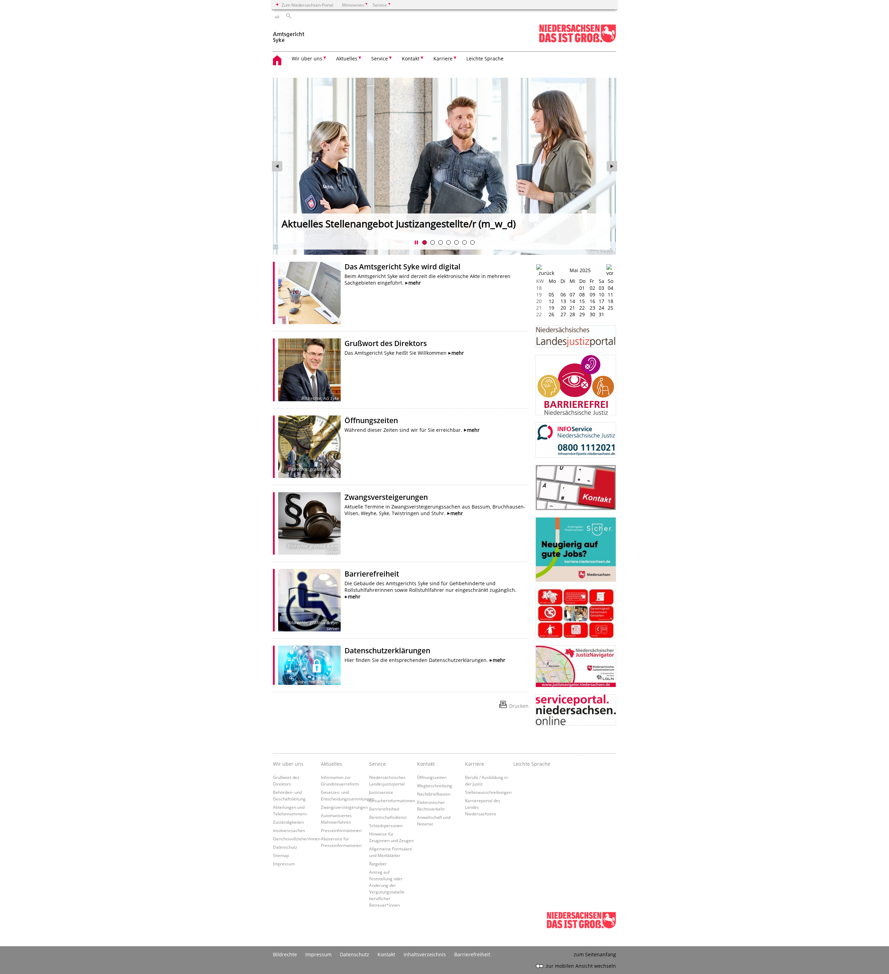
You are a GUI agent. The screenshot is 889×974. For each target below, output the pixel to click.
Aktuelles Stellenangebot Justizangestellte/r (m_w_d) (399, 223)
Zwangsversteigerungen (386, 497)
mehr (414, 282)
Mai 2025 (580, 270)
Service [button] (379, 58)
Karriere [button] (442, 58)
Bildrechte (285, 954)
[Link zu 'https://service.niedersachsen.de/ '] (575, 709)
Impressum (284, 863)
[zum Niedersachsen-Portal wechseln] (577, 41)
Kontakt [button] (410, 58)
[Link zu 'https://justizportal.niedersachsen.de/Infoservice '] (575, 440)
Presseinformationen (341, 830)
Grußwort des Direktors (385, 343)
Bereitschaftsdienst (388, 817)
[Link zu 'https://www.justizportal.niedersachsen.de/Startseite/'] (575, 336)
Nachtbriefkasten (433, 794)
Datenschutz (285, 847)
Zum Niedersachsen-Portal (307, 5)
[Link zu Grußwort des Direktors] (309, 369)
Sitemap (281, 855)
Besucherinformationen (392, 800)
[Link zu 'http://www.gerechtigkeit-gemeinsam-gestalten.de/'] (575, 613)
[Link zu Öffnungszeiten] (309, 446)
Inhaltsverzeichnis (425, 954)
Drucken (519, 706)
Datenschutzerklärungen (387, 650)
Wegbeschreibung (434, 785)
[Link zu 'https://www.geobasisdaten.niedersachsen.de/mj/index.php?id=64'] (575, 666)
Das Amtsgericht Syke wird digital (402, 266)
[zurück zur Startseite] (289, 34)
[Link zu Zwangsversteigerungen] (309, 523)
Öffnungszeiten (371, 420)
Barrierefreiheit (371, 574)
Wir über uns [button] (307, 58)
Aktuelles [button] (346, 58)
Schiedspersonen (385, 825)
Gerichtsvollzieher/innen (296, 838)
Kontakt (426, 764)
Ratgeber (378, 863)
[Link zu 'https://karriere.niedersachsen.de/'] (575, 549)
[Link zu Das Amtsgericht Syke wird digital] (309, 293)
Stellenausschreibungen (488, 792)
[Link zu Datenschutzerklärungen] (309, 665)
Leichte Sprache (485, 58)
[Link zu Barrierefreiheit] (309, 600)
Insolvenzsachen (289, 830)
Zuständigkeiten (288, 822)
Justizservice (381, 792)
